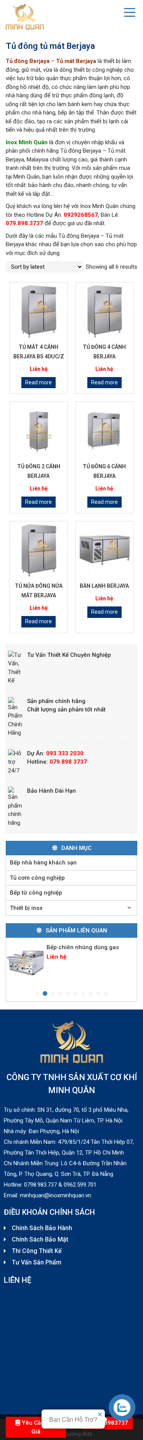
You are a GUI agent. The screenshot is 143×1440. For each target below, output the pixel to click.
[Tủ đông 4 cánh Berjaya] (104, 311)
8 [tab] (91, 994)
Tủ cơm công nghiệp (37, 877)
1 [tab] (37, 994)
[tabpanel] (71, 961)
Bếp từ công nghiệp (36, 892)
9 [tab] (98, 994)
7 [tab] (83, 994)
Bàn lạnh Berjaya (104, 586)
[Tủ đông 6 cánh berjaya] (104, 430)
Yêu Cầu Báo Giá (38, 1427)
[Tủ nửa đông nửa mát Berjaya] (38, 550)
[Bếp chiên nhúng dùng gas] (25, 961)
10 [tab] (106, 994)
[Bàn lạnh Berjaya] (104, 550)
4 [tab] (60, 994)
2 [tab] (45, 994)
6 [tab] (75, 994)
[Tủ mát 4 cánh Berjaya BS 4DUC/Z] (38, 311)
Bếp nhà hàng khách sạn (43, 862)
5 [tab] (68, 994)
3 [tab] (52, 994)
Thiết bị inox (26, 908)
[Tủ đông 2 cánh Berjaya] (38, 430)
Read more (38, 382)
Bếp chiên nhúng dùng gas (83, 947)
